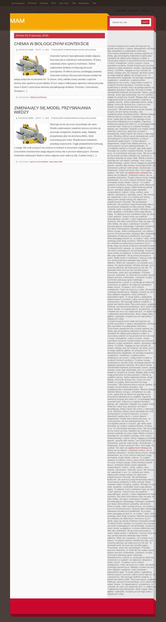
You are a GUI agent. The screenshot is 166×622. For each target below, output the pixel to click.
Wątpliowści (84, 3)
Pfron (53, 3)
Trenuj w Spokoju (38, 97)
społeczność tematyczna (140, 172)
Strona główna (18, 3)
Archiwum (32, 3)
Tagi (74, 3)
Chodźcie (44, 3)
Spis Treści (64, 3)
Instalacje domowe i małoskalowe (46, 162)
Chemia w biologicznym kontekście (51, 44)
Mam (17, 21)
